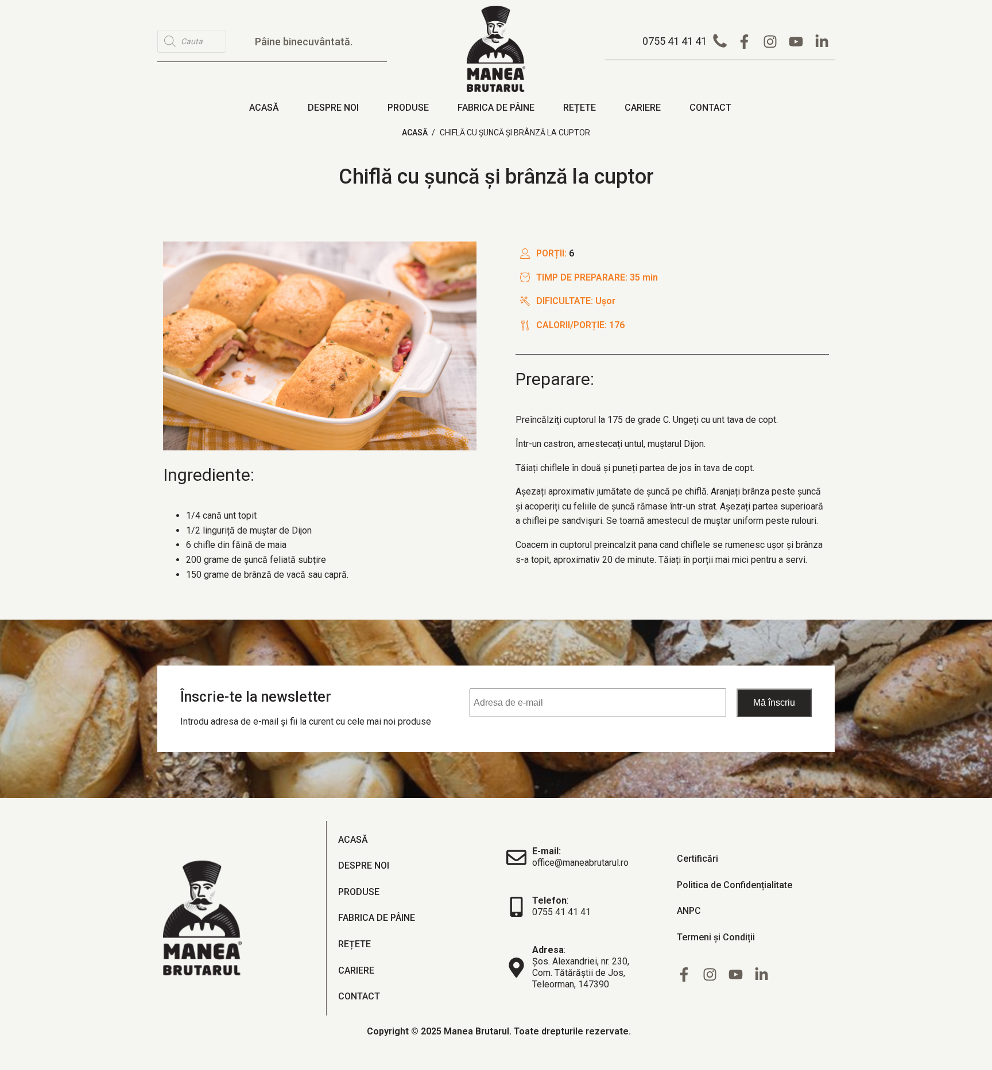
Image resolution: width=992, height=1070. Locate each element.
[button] (686, 41)
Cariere (643, 107)
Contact (710, 107)
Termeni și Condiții (716, 937)
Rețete (579, 107)
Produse (408, 107)
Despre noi (333, 107)
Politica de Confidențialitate (734, 885)
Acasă (264, 107)
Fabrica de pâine (496, 107)
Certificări (697, 858)
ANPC (689, 910)
